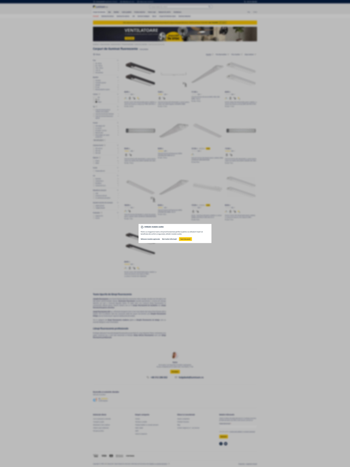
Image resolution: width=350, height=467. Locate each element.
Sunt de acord (185, 239)
